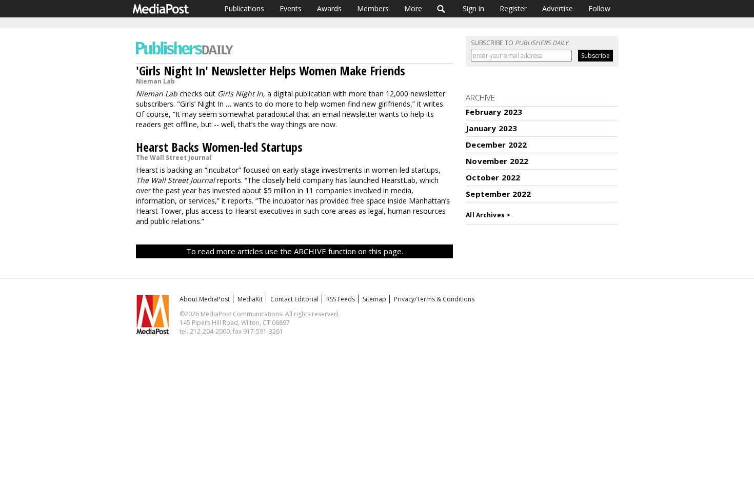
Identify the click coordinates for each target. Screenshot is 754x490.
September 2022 (498, 194)
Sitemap (374, 299)
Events (291, 8)
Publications (244, 8)
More (413, 8)
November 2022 (497, 161)
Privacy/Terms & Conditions (434, 299)
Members (373, 8)
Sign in (473, 8)
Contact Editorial (294, 299)
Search (441, 8)
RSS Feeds (340, 299)
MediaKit (250, 299)
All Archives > (488, 215)
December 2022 (496, 144)
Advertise (557, 8)
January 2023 (491, 128)
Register (513, 8)
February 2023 (494, 112)
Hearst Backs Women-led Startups (219, 146)
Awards (329, 8)
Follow (599, 8)
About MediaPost (205, 299)
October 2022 (493, 177)
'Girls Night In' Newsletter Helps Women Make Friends (270, 70)
